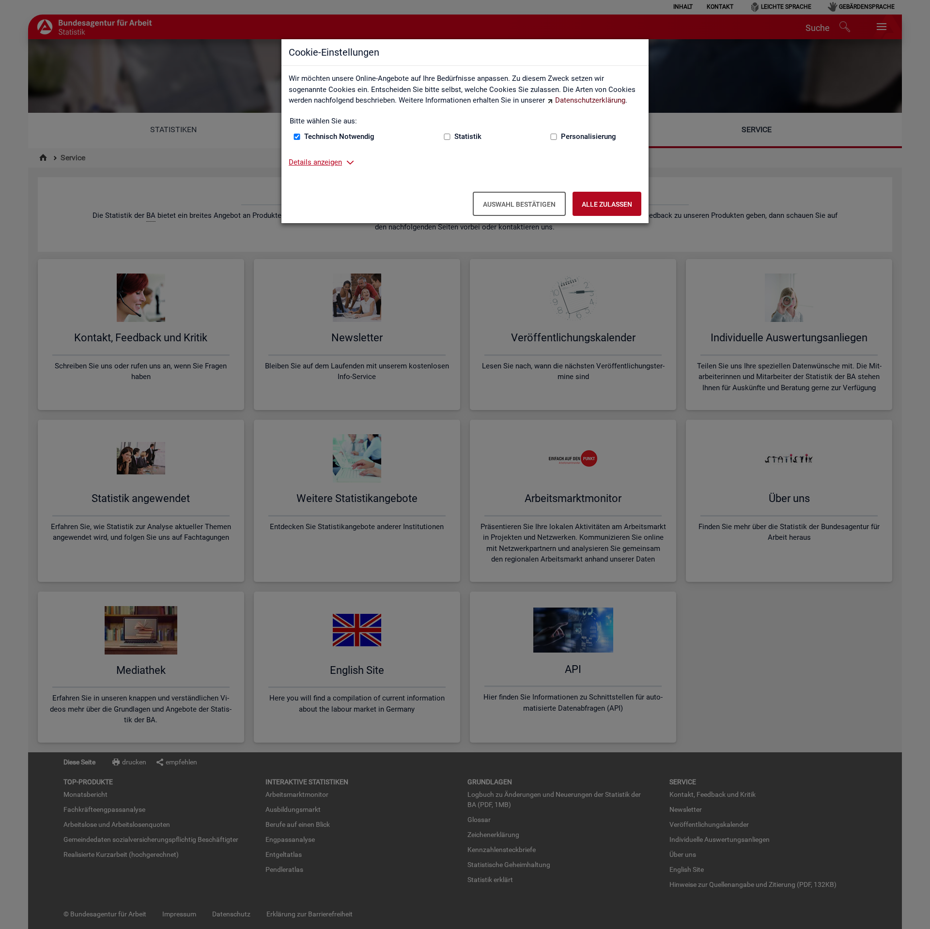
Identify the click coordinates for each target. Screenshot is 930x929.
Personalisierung (588, 136)
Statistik (467, 136)
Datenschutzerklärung (590, 100)
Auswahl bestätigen (519, 204)
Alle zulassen (607, 204)
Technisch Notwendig (339, 136)
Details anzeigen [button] (315, 162)
